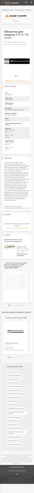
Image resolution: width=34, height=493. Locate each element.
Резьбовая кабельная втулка (16, 408)
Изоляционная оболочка (15, 444)
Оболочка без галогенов (14, 428)
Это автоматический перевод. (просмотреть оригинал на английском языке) (17, 207)
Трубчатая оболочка (13, 401)
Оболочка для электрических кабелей (16, 412)
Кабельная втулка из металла (16, 394)
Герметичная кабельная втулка (16, 386)
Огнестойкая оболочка (14, 417)
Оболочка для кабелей (14, 375)
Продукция (16, 21)
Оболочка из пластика (14, 390)
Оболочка (10, 372)
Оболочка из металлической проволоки (16, 432)
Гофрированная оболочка (15, 437)
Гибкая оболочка (12, 404)
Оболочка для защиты (14, 379)
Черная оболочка (12, 424)
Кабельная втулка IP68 (14, 397)
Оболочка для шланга (14, 441)
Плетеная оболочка (13, 421)
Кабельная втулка (13, 383)
